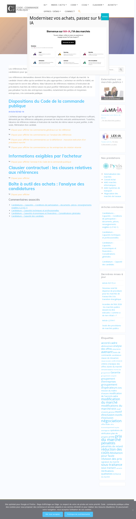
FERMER (105, 17)
